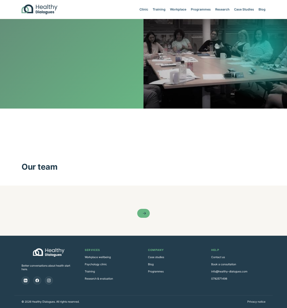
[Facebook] (37, 280)
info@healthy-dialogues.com (229, 271)
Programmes (201, 9)
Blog (262, 9)
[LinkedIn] (26, 280)
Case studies (156, 257)
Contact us (218, 257)
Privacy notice (256, 301)
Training (159, 9)
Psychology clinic (96, 264)
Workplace (178, 9)
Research (222, 9)
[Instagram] (49, 280)
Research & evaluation (99, 278)
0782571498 (219, 278)
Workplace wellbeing (98, 257)
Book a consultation (223, 264)
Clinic (143, 9)
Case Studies (244, 9)
